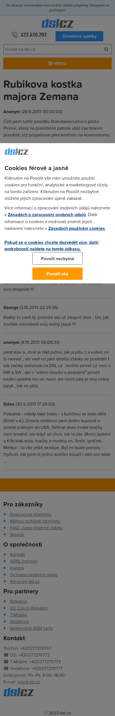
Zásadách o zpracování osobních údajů (47, 214)
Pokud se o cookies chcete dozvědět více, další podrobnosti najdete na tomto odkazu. (51, 245)
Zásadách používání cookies (76, 228)
